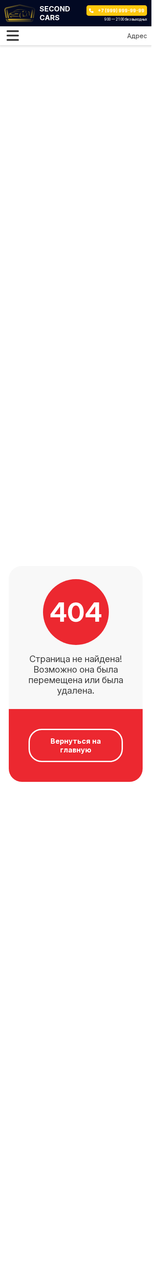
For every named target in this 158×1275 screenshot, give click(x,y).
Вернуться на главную (75, 745)
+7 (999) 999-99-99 (121, 10)
